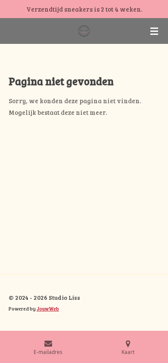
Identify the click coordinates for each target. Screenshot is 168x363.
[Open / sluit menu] (154, 31)
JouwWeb (48, 308)
